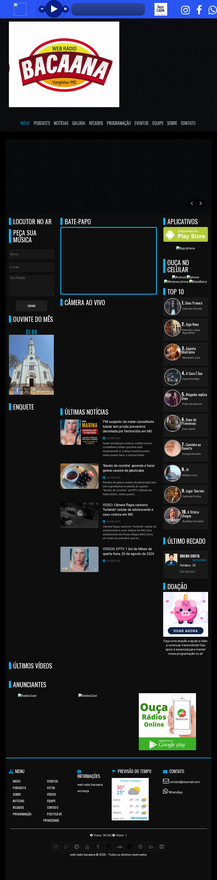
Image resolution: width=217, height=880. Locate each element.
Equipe (157, 123)
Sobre (172, 123)
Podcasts (42, 123)
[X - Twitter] (108, 846)
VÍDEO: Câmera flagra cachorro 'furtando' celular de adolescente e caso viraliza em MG (128, 510)
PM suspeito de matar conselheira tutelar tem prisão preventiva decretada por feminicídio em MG (128, 426)
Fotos (51, 787)
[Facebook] (97, 846)
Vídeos (51, 794)
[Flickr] (161, 846)
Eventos (142, 123)
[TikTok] (129, 846)
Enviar (31, 305)
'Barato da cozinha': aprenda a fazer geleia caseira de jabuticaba (129, 468)
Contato (188, 123)
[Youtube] (87, 846)
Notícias (61, 123)
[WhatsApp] (66, 846)
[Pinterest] (140, 846)
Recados (96, 123)
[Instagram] (55, 846)
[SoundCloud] (119, 846)
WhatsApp (176, 792)
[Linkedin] (150, 846)
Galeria (78, 123)
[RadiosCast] (47, 714)
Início (25, 123)
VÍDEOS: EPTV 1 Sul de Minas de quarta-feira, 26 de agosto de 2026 (128, 551)
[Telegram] (76, 846)
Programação (119, 123)
